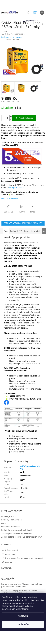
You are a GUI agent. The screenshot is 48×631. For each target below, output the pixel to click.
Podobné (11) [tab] (16, 231)
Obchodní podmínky (10, 526)
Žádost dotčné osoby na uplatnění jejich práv (21, 537)
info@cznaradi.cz (17, 187)
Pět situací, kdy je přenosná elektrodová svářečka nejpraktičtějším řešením (19, 591)
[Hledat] (28, 12)
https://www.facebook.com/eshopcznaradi (24, 558)
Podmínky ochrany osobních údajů (16, 530)
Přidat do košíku (26, 118)
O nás (4, 523)
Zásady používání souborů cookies (16, 533)
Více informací (23, 608)
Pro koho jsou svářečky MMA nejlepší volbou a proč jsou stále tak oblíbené (21, 585)
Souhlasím (23, 624)
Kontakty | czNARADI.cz (11, 519)
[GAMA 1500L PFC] (6, 402)
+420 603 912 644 (26, 21)
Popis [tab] (6, 231)
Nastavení (23, 615)
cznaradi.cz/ (10, 562)
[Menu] (42, 12)
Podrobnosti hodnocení (11, 37)
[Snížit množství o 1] (10, 119)
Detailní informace (9, 198)
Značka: (11, 39)
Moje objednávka (9, 516)
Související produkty (33, 231)
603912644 (10, 554)
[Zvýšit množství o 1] (10, 116)
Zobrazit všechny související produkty (23, 223)
